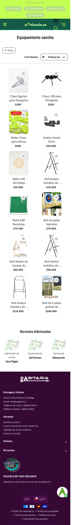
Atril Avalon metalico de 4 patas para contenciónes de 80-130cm (18, 305)
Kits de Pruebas (37, 15)
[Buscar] (55, 28)
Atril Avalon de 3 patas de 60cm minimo (19, 263)
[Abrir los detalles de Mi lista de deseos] (56, 21)
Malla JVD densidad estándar (19, 181)
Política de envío (47, 514)
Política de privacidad (47, 511)
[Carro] (63, 24)
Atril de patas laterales (51, 222)
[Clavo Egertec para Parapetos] (18, 80)
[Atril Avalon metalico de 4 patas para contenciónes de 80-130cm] (18, 287)
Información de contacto (35, 518)
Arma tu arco (15, 9)
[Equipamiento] (35, 345)
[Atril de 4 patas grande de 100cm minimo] (51, 287)
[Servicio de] (58, 345)
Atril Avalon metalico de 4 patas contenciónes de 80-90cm (51, 263)
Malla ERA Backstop (18, 222)
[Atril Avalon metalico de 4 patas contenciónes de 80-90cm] (51, 246)
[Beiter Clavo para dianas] (18, 122)
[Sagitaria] (35, 24)
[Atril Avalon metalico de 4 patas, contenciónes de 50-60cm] (51, 163)
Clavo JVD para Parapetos (51, 98)
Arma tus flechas (36, 9)
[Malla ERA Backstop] (18, 204)
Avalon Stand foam (51, 140)
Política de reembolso (23, 511)
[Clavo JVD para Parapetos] (51, 80)
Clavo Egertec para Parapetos (18, 98)
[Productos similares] (23, 73)
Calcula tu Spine (57, 9)
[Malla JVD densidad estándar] (18, 163)
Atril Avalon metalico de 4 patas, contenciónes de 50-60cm (51, 181)
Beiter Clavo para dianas (18, 140)
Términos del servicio (25, 514)
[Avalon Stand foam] (51, 122)
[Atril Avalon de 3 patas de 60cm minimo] (18, 246)
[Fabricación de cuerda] (11, 345)
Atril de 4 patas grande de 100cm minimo (51, 305)
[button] (5, 24)
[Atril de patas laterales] (51, 204)
